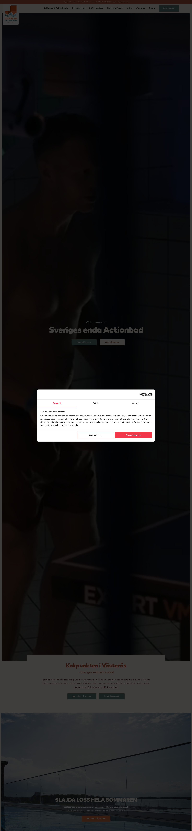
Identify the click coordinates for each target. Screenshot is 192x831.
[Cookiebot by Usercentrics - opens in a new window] (140, 394)
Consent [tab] (57, 403)
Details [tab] (96, 403)
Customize (94, 435)
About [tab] (135, 403)
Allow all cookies (133, 435)
